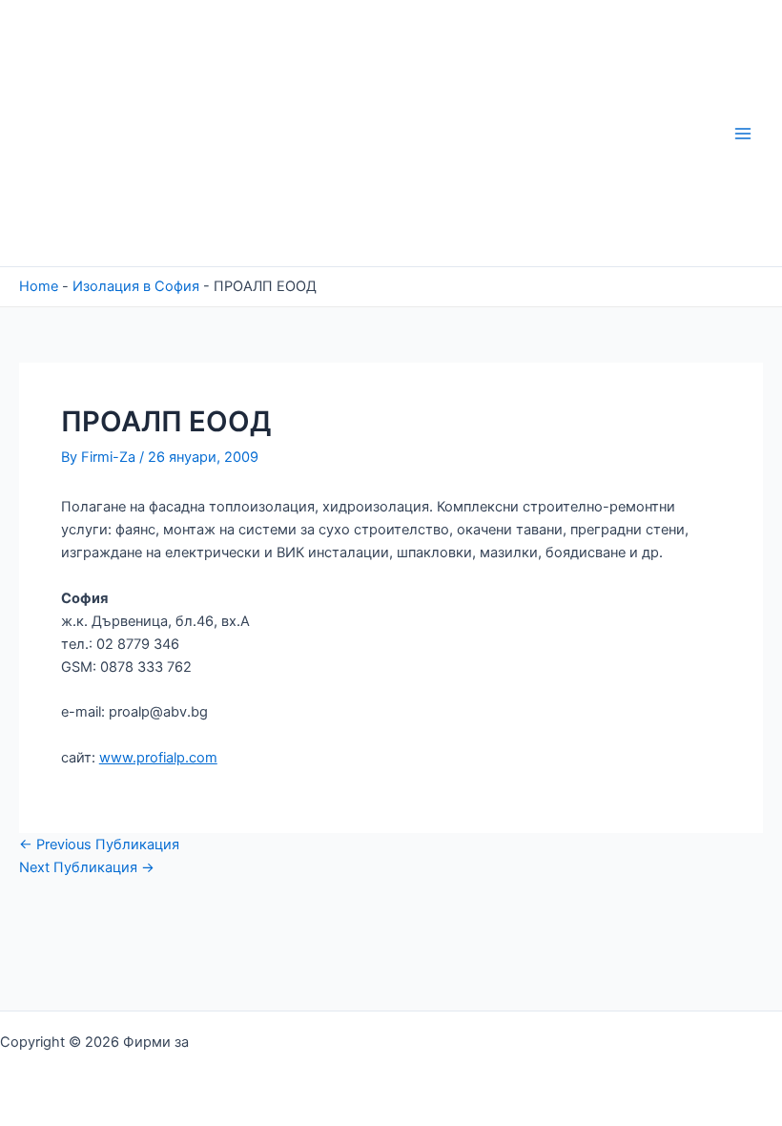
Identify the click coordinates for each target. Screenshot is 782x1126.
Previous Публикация (99, 844)
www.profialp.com (158, 757)
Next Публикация (86, 867)
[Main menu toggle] (743, 134)
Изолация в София (135, 286)
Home (38, 286)
